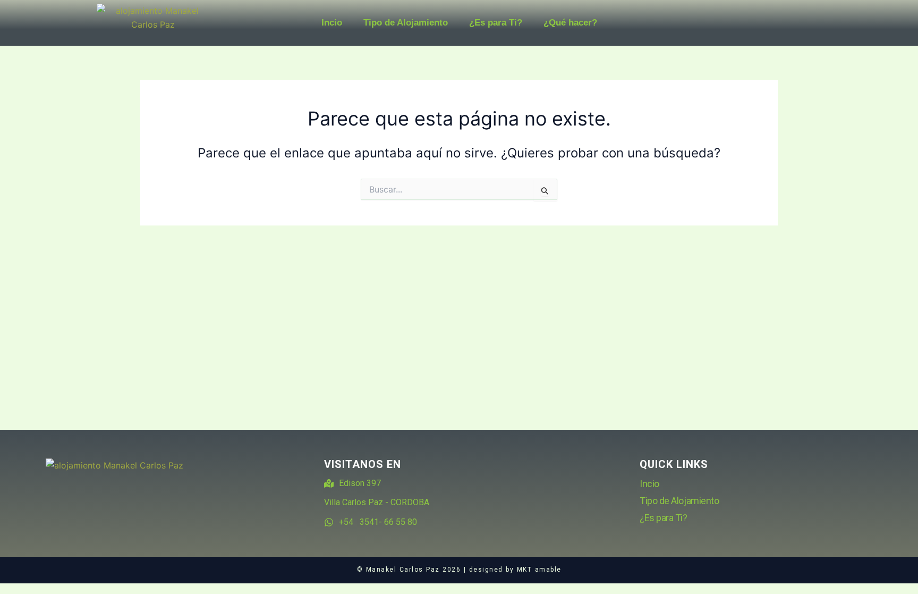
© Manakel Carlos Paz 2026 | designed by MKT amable (459, 569)
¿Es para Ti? (495, 23)
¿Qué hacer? (570, 23)
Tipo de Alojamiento (405, 23)
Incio (331, 23)
